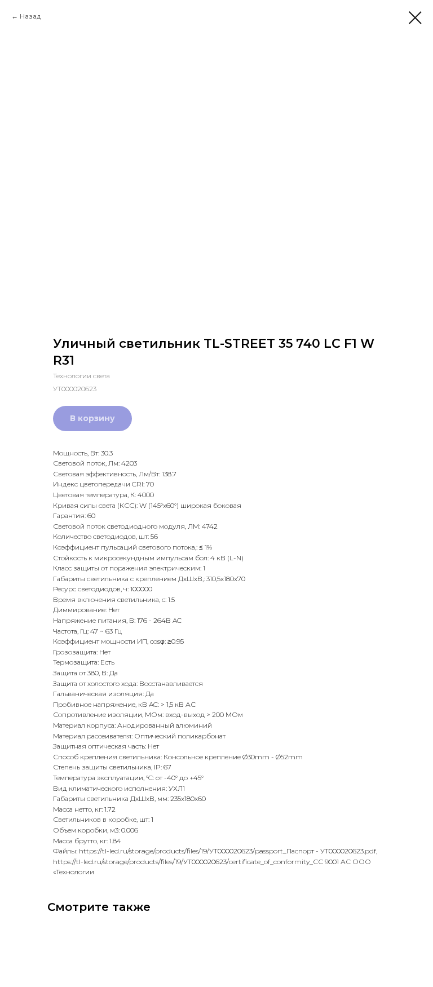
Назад (30, 16)
